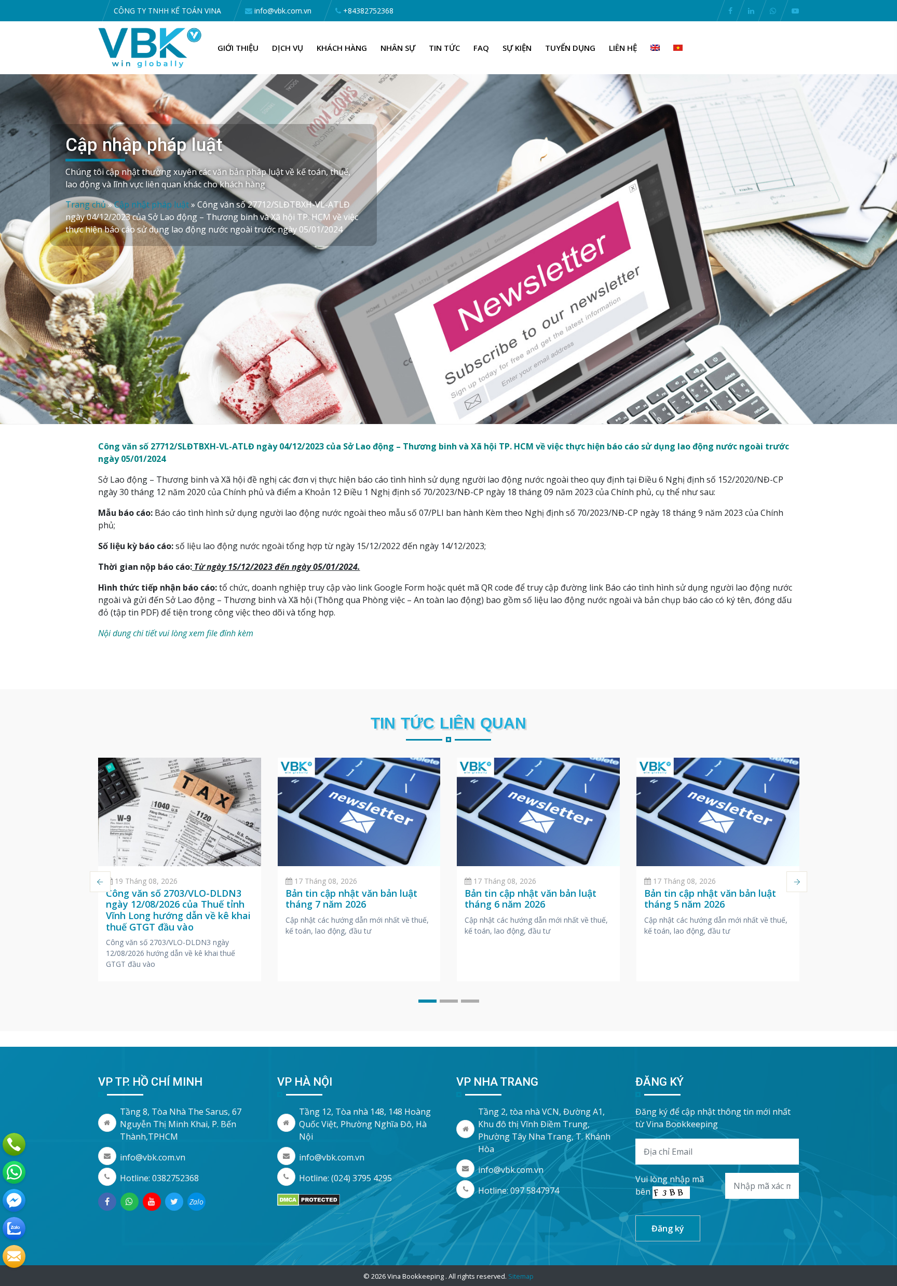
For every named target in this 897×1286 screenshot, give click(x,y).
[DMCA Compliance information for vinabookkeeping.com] (308, 1199)
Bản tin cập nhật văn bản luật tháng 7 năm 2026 (351, 899)
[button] (427, 1001)
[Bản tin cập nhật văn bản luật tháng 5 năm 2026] (717, 812)
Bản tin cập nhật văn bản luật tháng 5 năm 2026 (710, 899)
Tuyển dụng (570, 48)
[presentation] (100, 881)
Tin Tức (444, 48)
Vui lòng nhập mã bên (669, 1185)
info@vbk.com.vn (152, 1157)
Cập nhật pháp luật (151, 204)
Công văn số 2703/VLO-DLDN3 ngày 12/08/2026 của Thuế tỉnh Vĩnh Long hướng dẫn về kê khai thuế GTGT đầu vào (178, 910)
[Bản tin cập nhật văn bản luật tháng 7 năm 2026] (359, 812)
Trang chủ (85, 204)
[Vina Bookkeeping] (150, 46)
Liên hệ (623, 48)
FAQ (481, 48)
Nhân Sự (397, 48)
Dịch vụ (287, 48)
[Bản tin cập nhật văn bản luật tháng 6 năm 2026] (538, 812)
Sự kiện (517, 48)
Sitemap (521, 1276)
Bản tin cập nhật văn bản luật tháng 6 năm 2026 (530, 899)
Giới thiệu (238, 48)
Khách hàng (342, 48)
